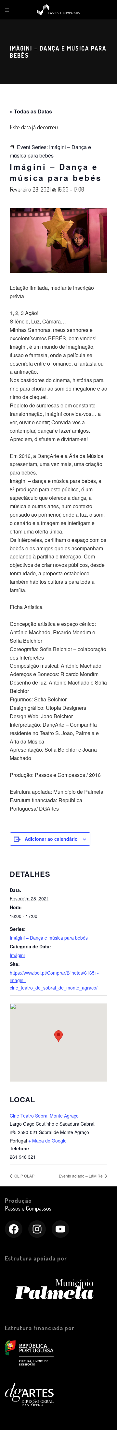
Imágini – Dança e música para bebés (49, 937)
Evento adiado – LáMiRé (81, 1175)
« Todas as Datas (31, 111)
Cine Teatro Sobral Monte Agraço (44, 1115)
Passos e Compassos (28, 1208)
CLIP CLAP (23, 1175)
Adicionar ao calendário (51, 839)
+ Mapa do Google (47, 1140)
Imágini (17, 955)
